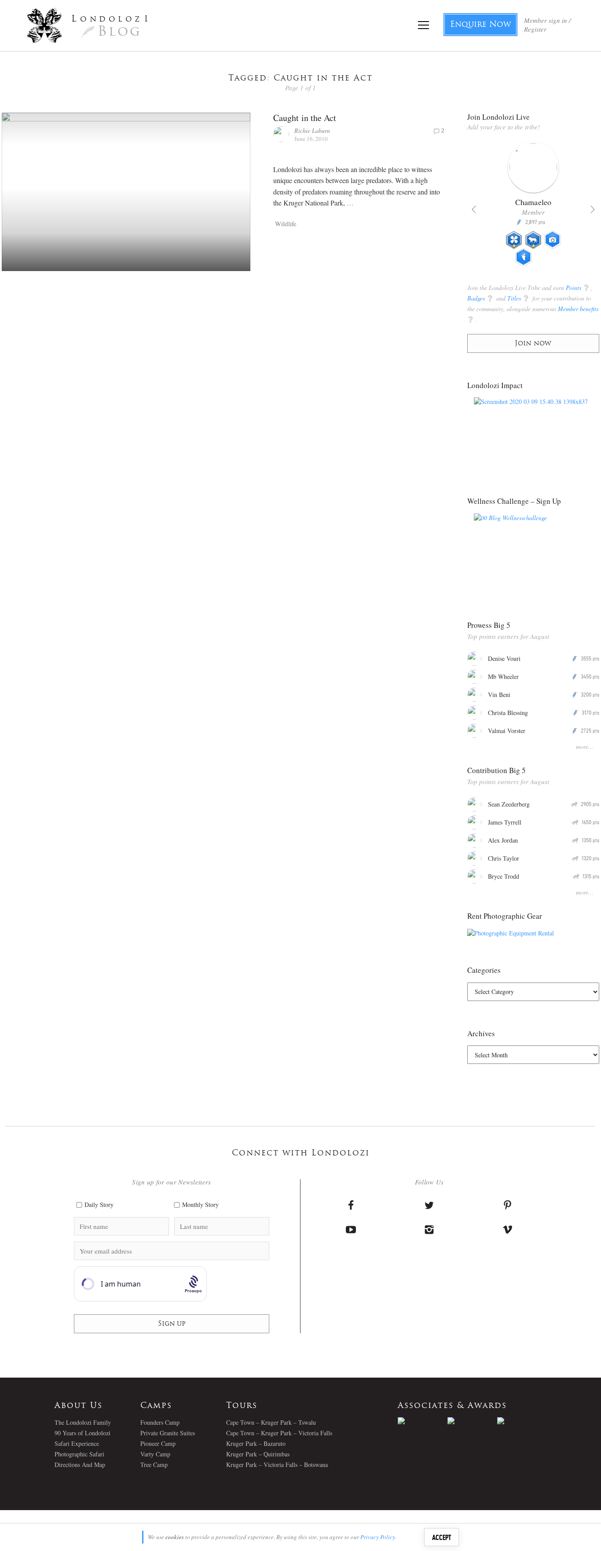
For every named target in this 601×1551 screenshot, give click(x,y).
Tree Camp (154, 1464)
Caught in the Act (305, 118)
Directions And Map (80, 1464)
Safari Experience (77, 1443)
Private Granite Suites (167, 1433)
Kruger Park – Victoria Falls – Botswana (277, 1464)
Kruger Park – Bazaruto (256, 1443)
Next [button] (592, 209)
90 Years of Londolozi (82, 1433)
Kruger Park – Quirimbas (258, 1454)
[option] (533, 208)
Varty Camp (155, 1454)
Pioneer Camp (158, 1443)
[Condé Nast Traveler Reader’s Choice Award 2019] (422, 1420)
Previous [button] (473, 209)
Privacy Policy (377, 1537)
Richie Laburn (312, 130)
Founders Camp (160, 1422)
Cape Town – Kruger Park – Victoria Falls (279, 1433)
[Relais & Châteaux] (522, 1420)
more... (585, 746)
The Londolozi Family (83, 1422)
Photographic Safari (79, 1454)
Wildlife (286, 223)
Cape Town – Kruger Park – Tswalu (271, 1422)
